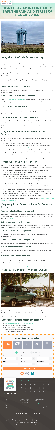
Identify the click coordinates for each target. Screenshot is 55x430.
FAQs (5, 402)
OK (39, 388)
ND (39, 386)
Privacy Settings (36, 413)
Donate (5, 405)
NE (34, 387)
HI (25, 387)
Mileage (5, 361)
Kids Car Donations (23, 72)
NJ (34, 391)
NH (34, 390)
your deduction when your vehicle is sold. (38, 147)
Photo (2, 54)
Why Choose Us (38, 400)
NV (34, 388)
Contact (5, 407)
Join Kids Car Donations (41, 404)
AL (21, 383)
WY (48, 386)
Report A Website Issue (43, 412)
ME (30, 387)
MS (34, 383)
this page (11, 218)
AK (21, 384)
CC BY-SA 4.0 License (18, 54)
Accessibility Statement (20, 413)
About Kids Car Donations (42, 397)
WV (48, 383)
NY (39, 383)
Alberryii (8, 54)
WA (43, 393)
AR (21, 387)
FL (25, 384)
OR (39, 390)
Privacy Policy (9, 412)
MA (30, 390)
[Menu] (53, 2)
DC (21, 393)
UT (43, 388)
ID (25, 388)
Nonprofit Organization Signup (41, 406)
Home (5, 399)
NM (34, 393)
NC (39, 384)
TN (43, 386)
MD (30, 388)
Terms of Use (21, 412)
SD (43, 384)
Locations (6, 400)
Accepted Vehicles (25, 397)
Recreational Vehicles (24, 402)
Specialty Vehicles (24, 404)
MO (35, 384)
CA (21, 388)
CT (21, 391)
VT (43, 390)
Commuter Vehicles (24, 399)
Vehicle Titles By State (27, 381)
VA (43, 391)
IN (25, 391)
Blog (5, 404)
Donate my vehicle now (27, 369)
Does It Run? (23, 361)
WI (48, 384)
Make (21, 355)
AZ (21, 386)
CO (21, 390)
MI (30, 391)
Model (38, 355)
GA (25, 386)
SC (43, 383)
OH (39, 387)
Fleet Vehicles (23, 405)
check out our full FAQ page (23, 266)
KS (30, 383)
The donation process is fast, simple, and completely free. (19, 323)
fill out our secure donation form (17, 99)
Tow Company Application (40, 407)
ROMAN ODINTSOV (11, 308)
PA (39, 391)
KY (30, 384)
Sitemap (31, 412)
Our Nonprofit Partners (40, 399)
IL (25, 390)
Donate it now (37, 316)
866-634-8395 (34, 422)
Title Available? (40, 361)
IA (25, 393)
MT (34, 386)
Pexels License (22, 308)
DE (25, 383)
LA (30, 386)
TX (43, 387)
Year (4, 355)
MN (30, 393)
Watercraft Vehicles (24, 400)
